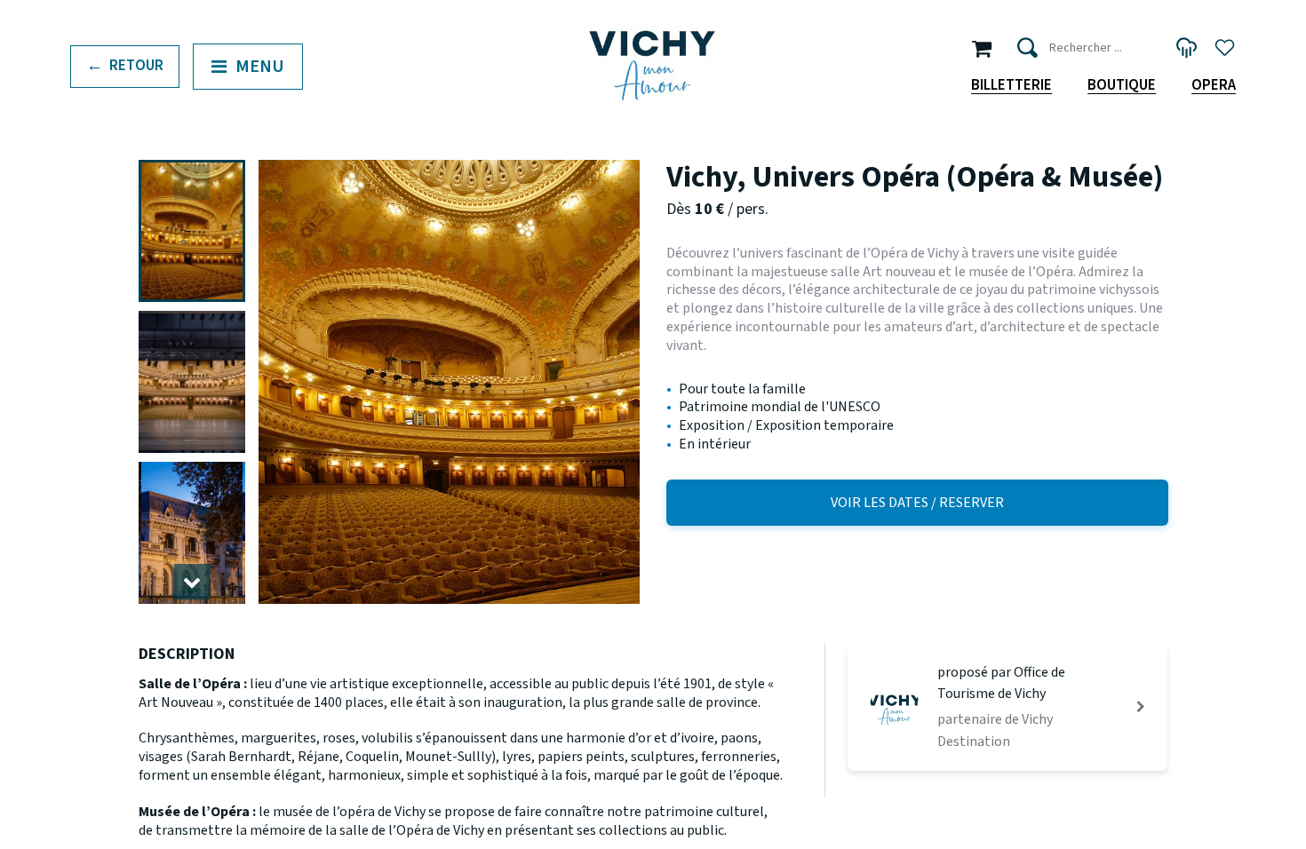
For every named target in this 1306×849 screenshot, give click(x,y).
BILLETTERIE (1011, 85)
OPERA (1213, 85)
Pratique (142, 163)
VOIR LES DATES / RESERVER (917, 502)
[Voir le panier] (981, 48)
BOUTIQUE (1121, 85)
